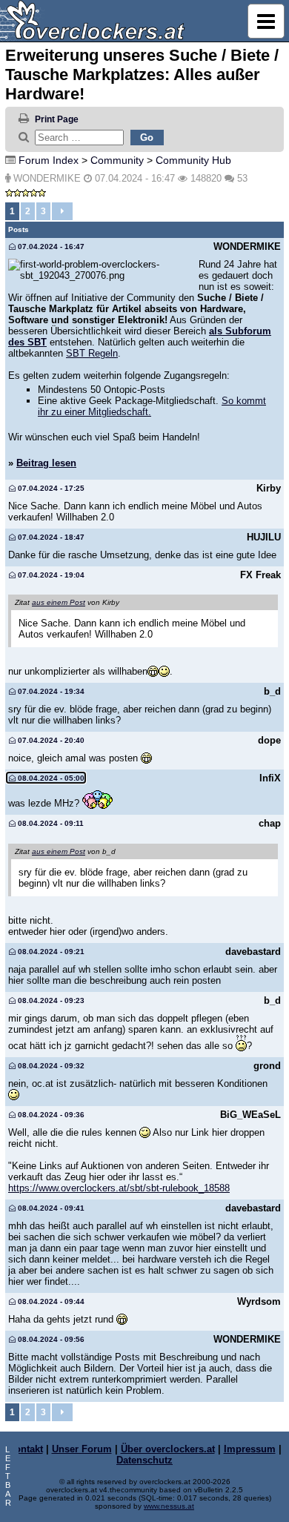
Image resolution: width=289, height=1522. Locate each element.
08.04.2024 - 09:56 (50, 1339)
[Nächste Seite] (62, 211)
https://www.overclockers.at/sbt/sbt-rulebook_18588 (119, 1188)
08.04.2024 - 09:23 (50, 1000)
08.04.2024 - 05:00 (50, 778)
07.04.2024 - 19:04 (50, 575)
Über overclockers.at (168, 1449)
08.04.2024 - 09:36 (50, 1115)
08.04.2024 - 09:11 (50, 823)
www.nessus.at (169, 1506)
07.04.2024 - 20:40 (50, 740)
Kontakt (25, 1449)
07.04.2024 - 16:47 (50, 246)
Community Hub (193, 160)
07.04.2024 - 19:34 (50, 691)
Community (117, 160)
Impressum (250, 1449)
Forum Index (49, 160)
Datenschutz (144, 1460)
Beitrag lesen (46, 463)
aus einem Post (58, 602)
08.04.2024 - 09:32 (50, 1066)
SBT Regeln (92, 353)
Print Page (57, 119)
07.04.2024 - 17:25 (50, 488)
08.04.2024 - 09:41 (50, 1208)
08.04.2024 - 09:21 (50, 951)
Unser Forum (82, 1449)
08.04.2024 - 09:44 (50, 1301)
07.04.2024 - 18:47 (50, 537)
